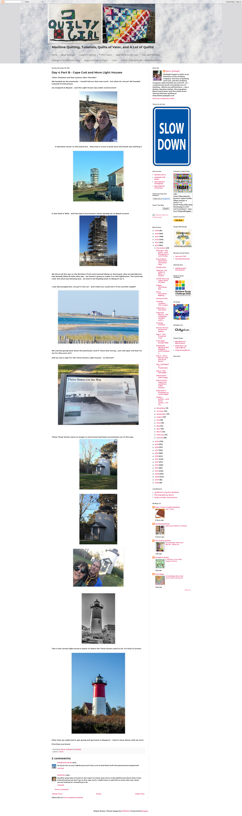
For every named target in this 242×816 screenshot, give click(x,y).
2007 (157, 480)
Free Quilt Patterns (151, 55)
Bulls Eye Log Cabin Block (181, 347)
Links (114, 60)
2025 (157, 234)
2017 (157, 450)
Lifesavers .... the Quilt (161, 309)
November (161, 408)
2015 (157, 456)
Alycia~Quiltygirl (173, 71)
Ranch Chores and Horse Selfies (162, 329)
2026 (157, 231)
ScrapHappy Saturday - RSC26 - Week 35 (175, 543)
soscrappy (159, 574)
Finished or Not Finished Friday (66, 60)
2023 (157, 239)
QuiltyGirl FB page (159, 178)
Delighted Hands (64, 763)
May (158, 426)
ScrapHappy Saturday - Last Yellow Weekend (175, 577)
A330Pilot (126, 811)
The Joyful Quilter (163, 541)
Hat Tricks (170, 509)
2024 (157, 236)
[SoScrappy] (182, 296)
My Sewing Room (162, 524)
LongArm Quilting (87, 55)
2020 (157, 441)
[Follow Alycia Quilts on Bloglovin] (162, 199)
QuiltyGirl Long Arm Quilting (166, 492)
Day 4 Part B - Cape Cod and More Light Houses (162, 384)
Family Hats (161, 267)
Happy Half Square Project (96, 60)
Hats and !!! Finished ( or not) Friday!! (162, 392)
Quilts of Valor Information (165, 497)
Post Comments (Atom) (73, 797)
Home (54, 55)
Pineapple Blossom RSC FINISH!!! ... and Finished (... (162, 349)
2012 (157, 465)
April (159, 429)
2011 (157, 468)
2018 (157, 447)
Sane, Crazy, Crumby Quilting (167, 507)
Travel (60, 752)
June (159, 423)
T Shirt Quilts (106, 55)
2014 (157, 459)
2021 (157, 245)
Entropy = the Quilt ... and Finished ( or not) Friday (162, 253)
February (161, 435)
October (160, 411)
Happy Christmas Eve (161, 287)
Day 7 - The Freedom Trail (161, 336)
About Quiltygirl (68, 55)
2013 (157, 462)
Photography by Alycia (164, 495)
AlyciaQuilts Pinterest (159, 187)
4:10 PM (60, 768)
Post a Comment (62, 789)
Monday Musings (182, 259)
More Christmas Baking (161, 294)
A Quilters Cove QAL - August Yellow (174, 560)
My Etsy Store (160, 175)
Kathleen (61, 775)
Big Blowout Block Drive (180, 342)
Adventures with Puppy (162, 376)
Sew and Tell (180, 256)
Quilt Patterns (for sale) (127, 55)
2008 (157, 477)
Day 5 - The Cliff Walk (161, 372)
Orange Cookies (160, 324)
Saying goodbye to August (176, 526)
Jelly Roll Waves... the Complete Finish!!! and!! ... (162, 316)
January (160, 438)
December (161, 248)
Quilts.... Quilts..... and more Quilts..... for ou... (162, 400)
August (160, 417)
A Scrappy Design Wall (162, 342)
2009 (157, 474)
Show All (187, 590)
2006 (157, 483)
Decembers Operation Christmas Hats (161, 261)
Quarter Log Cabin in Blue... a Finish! (161, 273)
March (159, 432)
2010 (157, 471)
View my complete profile (163, 98)
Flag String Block (182, 350)
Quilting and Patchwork (180, 269)
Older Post (139, 794)
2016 (157, 453)
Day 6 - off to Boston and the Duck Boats (162, 358)
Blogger (144, 811)
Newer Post (57, 794)
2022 (157, 242)
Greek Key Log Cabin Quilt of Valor (162, 280)
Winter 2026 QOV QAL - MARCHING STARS (141, 60)
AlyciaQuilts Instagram (159, 182)
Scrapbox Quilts (162, 557)
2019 (157, 444)
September (162, 414)
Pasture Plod (161, 298)
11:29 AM (60, 785)
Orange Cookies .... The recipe (162, 303)
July (158, 420)
